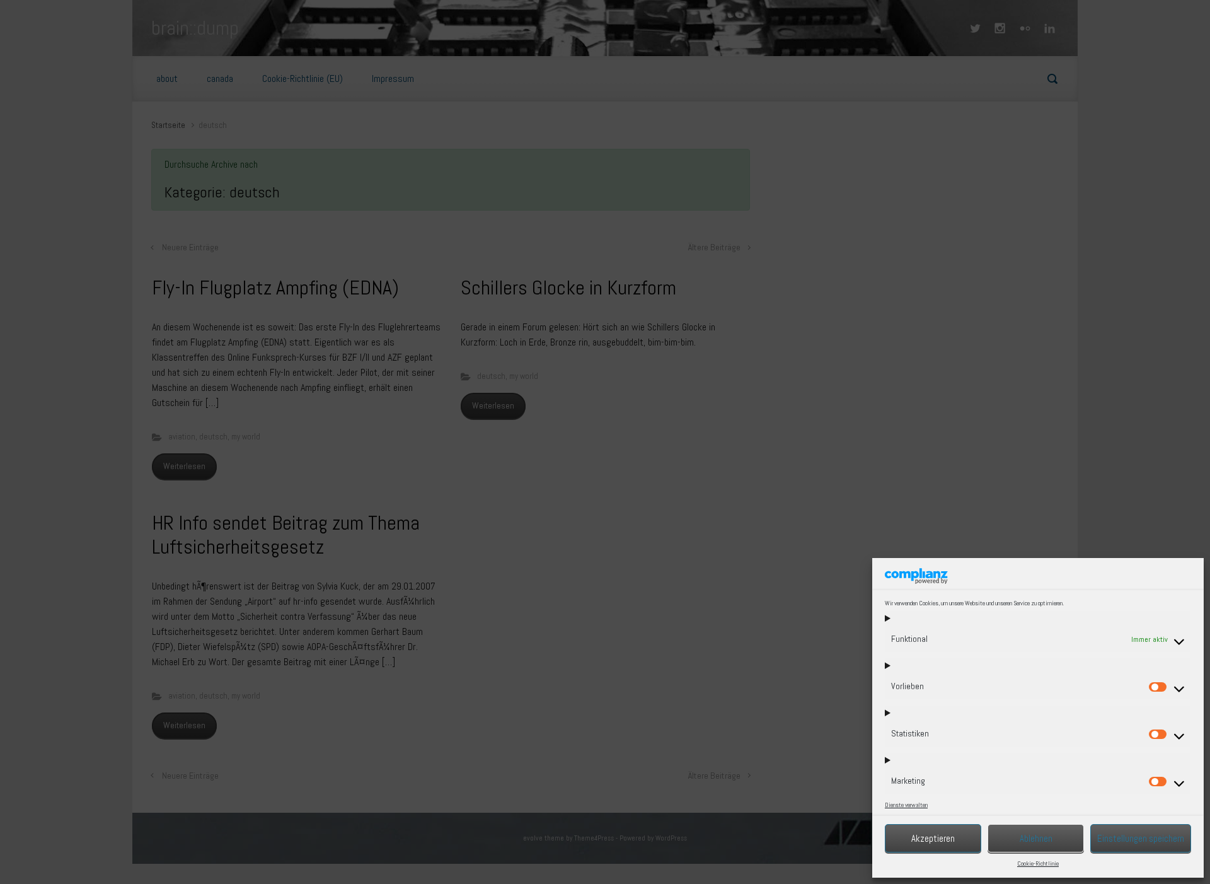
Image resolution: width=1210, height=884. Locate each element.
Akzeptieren (933, 838)
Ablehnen (1036, 838)
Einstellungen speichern (1140, 838)
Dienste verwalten (906, 805)
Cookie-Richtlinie (1038, 863)
